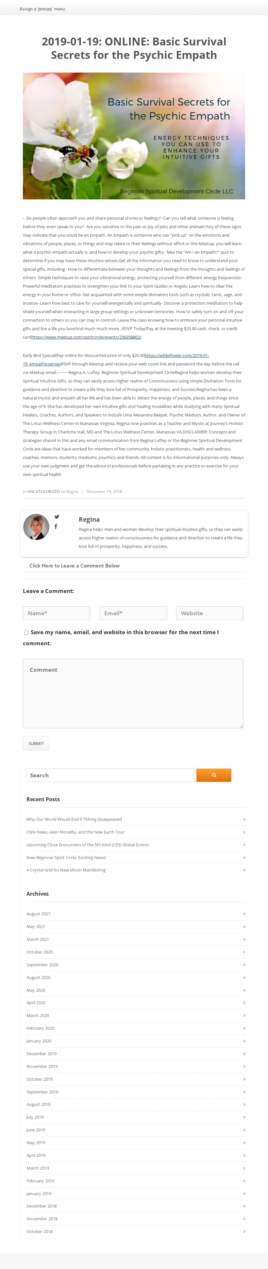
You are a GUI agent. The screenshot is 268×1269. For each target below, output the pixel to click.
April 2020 (35, 1003)
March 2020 (37, 1015)
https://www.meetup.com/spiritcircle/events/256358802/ (86, 337)
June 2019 (35, 1130)
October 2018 (39, 1231)
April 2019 (35, 1155)
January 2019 (38, 1193)
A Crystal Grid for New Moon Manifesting (66, 870)
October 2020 (39, 952)
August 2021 (38, 914)
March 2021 (37, 939)
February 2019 (40, 1181)
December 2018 (41, 1206)
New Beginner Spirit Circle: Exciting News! (66, 857)
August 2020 (38, 977)
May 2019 (35, 1142)
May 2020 (35, 990)
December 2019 (41, 1054)
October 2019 (39, 1079)
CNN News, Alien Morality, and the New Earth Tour (75, 832)
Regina (72, 491)
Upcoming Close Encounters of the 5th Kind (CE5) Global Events (87, 845)
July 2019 (34, 1117)
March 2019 (37, 1168)
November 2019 (42, 1066)
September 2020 (42, 965)
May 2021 (35, 926)
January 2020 (38, 1041)
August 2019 (38, 1104)
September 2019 (42, 1092)
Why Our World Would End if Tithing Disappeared (74, 819)
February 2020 (40, 1028)
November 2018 (42, 1219)
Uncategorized (44, 491)
